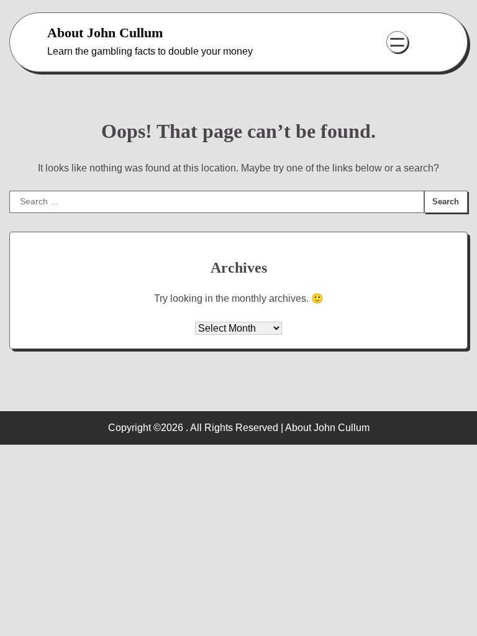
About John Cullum (105, 32)
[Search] (420, 42)
